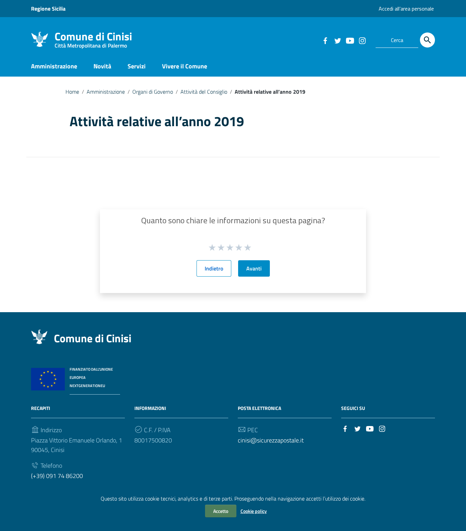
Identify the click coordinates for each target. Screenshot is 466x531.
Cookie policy (254, 511)
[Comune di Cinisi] (39, 38)
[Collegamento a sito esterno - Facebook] (325, 40)
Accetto (220, 511)
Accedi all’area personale (406, 8)
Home (72, 92)
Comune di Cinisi (93, 38)
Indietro (214, 268)
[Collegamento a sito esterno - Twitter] (337, 40)
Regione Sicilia (48, 8)
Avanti (254, 268)
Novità (102, 66)
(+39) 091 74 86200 (57, 475)
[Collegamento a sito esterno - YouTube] (350, 40)
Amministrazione (54, 66)
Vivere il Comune (184, 66)
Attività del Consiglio (203, 92)
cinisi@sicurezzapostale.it (271, 440)
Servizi (137, 66)
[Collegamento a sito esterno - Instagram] (362, 40)
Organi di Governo (152, 92)
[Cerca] (427, 40)
